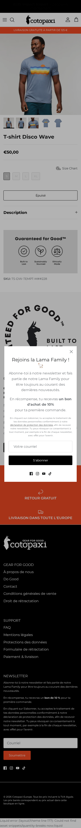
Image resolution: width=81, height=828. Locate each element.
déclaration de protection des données (31, 425)
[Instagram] (37, 473)
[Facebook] (31, 473)
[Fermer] (71, 351)
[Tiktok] (50, 473)
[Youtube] (43, 473)
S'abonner (40, 460)
